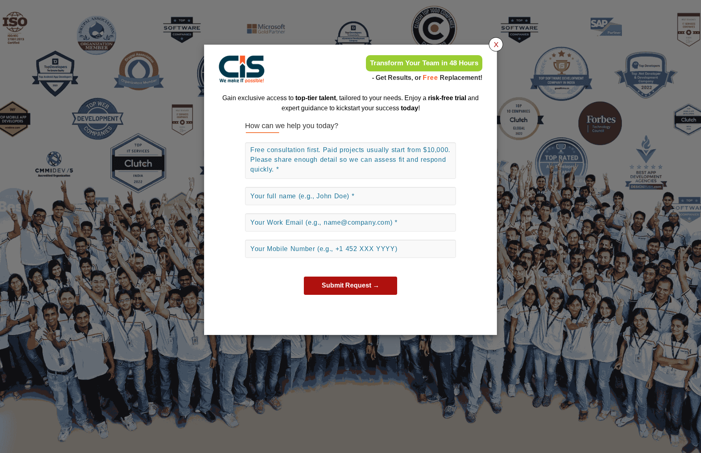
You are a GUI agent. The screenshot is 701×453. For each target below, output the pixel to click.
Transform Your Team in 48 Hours (424, 63)
